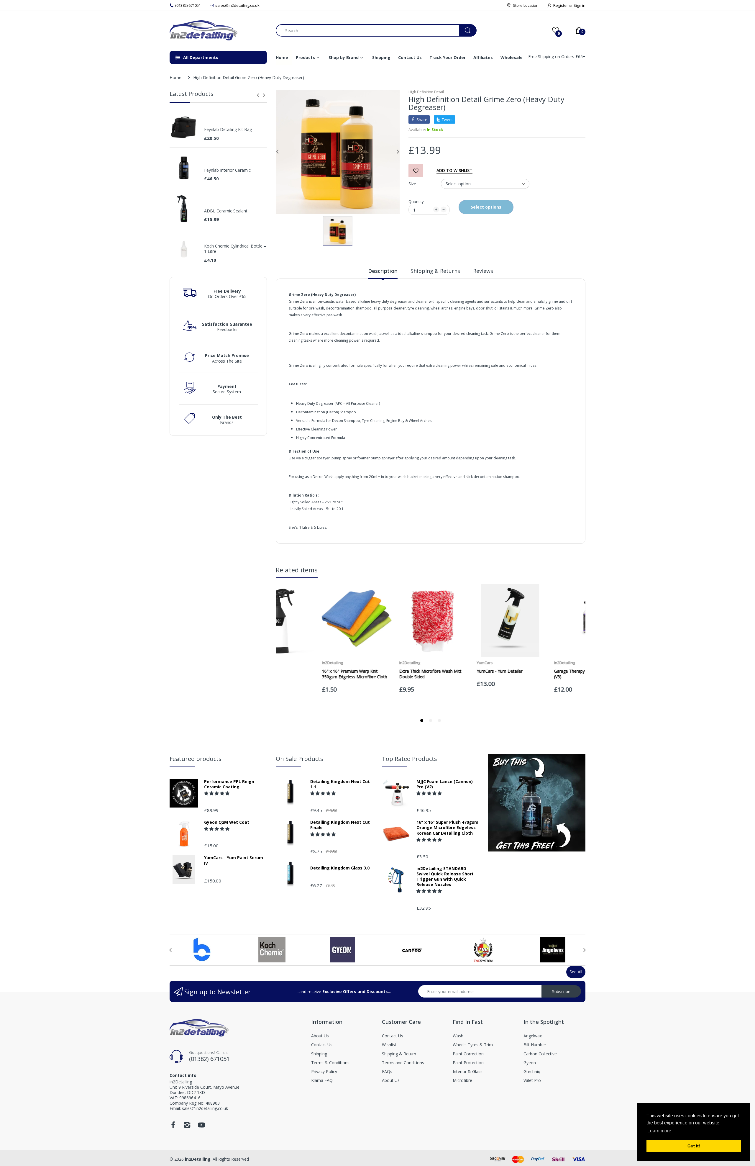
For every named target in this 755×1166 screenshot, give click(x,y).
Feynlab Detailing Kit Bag (228, 129)
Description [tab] (383, 270)
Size (412, 183)
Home (175, 77)
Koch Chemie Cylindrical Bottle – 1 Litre (235, 248)
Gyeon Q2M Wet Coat (226, 822)
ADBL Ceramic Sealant (225, 211)
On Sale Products (299, 759)
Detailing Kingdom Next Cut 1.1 (340, 784)
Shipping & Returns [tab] (435, 270)
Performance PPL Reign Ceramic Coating (229, 784)
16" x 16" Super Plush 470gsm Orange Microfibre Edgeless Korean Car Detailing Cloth (447, 828)
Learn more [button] (659, 1130)
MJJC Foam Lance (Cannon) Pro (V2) (444, 784)
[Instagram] (187, 1126)
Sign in (579, 5)
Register (560, 5)
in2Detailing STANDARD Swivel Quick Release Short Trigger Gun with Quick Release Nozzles (445, 876)
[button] (217, 793)
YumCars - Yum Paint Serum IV (233, 860)
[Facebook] (173, 1126)
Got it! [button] (693, 1146)
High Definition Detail (426, 91)
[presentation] (258, 95)
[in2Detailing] (218, 30)
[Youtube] (201, 1126)
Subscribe (561, 991)
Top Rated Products (409, 759)
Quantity (416, 201)
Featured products (195, 759)
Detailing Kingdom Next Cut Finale (340, 825)
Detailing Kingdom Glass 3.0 (340, 868)
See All (575, 972)
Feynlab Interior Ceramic (227, 170)
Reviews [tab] (483, 270)
